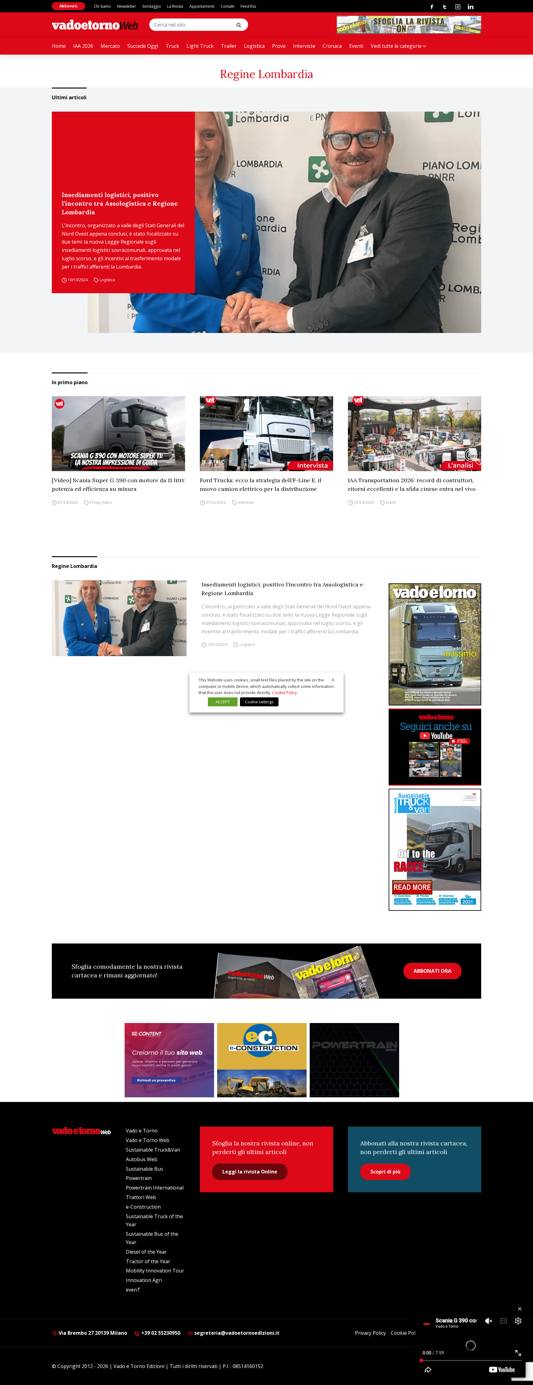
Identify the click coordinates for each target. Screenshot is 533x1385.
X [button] (333, 680)
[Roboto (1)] (435, 747)
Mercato (110, 46)
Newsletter (126, 6)
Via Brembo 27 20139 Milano (92, 1333)
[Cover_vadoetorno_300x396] (435, 644)
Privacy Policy (370, 1333)
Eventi (356, 46)
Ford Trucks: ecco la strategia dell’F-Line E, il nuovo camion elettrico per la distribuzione (260, 484)
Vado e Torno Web (147, 1140)
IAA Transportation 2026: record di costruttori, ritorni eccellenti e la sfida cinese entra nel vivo (412, 484)
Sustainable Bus (144, 1168)
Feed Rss (248, 6)
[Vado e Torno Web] (95, 24)
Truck (172, 46)
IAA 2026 (83, 46)
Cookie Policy (406, 1333)
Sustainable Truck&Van (153, 1149)
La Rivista (175, 6)
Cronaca (332, 46)
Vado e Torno (142, 1130)
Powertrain (139, 1178)
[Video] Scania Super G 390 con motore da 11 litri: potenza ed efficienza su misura (118, 484)
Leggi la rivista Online (249, 1171)
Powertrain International (155, 1187)
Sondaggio (151, 6)
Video (107, 502)
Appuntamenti (201, 6)
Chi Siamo (102, 6)
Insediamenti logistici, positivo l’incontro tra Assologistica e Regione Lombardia (120, 203)
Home (59, 46)
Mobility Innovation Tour (155, 1270)
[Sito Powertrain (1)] (354, 1060)
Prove (279, 46)
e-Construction (143, 1206)
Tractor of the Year (148, 1261)
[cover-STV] (435, 850)
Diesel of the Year (146, 1251)
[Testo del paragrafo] (409, 24)
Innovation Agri (144, 1280)
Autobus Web (141, 1159)
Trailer (229, 46)
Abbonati (68, 6)
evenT (133, 1289)
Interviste (304, 46)
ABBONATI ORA (432, 971)
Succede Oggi (142, 46)
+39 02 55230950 (160, 1333)
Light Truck (200, 46)
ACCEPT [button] (223, 702)
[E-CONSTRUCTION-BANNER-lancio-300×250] (262, 1060)
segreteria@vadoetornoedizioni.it (236, 1333)
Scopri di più (385, 1171)
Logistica (254, 46)
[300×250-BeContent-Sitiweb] (169, 1060)
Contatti (227, 6)
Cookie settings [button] (259, 702)
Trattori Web (141, 1197)
